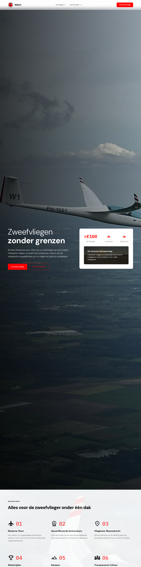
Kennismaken (76, 5)
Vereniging (61, 5)
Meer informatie (39, 267)
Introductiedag (124, 5)
